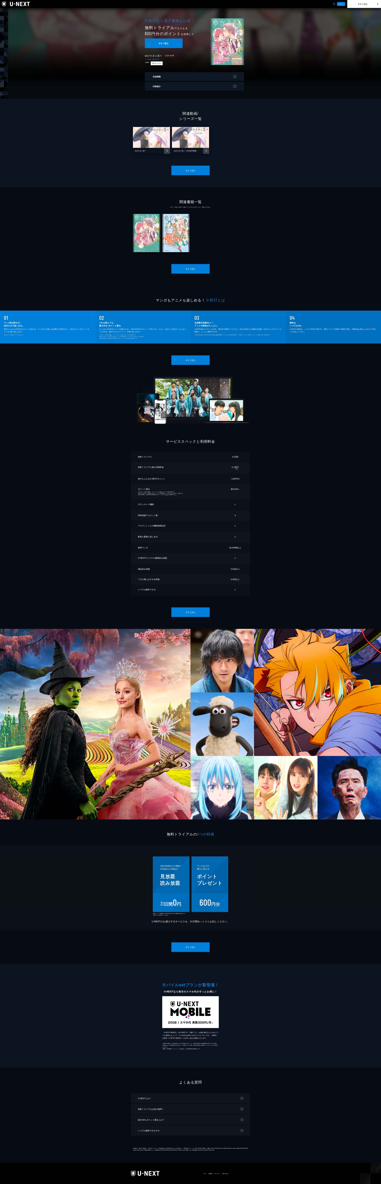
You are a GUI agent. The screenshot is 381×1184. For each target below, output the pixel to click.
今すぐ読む (363, 3)
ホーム (204, 1173)
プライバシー (217, 1173)
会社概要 (210, 1173)
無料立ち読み (156, 63)
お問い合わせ (225, 1173)
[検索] (334, 4)
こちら (128, 338)
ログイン (341, 4)
